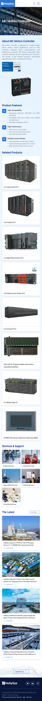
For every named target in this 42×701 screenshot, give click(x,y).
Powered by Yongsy (12, 695)
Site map (29, 697)
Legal (23, 697)
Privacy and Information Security (11, 697)
